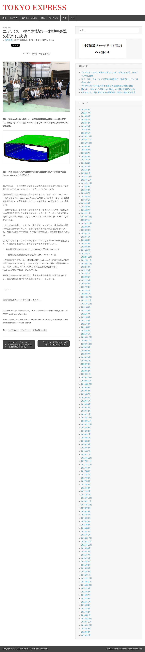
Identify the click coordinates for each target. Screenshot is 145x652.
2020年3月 (86, 367)
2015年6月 (86, 558)
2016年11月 (86, 501)
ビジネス (14, 18)
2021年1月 (86, 334)
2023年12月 (86, 217)
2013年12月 (86, 618)
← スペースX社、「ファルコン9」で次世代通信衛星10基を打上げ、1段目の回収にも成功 (18, 344)
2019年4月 (86, 404)
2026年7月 (86, 113)
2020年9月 (86, 347)
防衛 (43, 18)
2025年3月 (86, 166)
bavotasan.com (136, 649)
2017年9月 (86, 468)
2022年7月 (86, 273)
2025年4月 (86, 163)
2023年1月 (86, 253)
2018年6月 (86, 438)
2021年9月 (86, 307)
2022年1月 (86, 294)
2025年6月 (86, 156)
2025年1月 (86, 173)
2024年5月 (86, 200)
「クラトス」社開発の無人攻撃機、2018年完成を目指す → (55, 343)
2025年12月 (86, 136)
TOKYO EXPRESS (34, 7)
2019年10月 (86, 384)
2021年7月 (86, 314)
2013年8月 (86, 632)
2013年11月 (86, 622)
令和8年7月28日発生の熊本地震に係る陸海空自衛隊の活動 (107, 86)
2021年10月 (86, 304)
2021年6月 (86, 317)
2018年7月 (86, 434)
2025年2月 (86, 170)
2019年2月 (86, 411)
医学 (64, 18)
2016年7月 (86, 515)
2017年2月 (86, 491)
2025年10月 (86, 143)
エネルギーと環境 (29, 18)
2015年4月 (86, 565)
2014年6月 (86, 598)
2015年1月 (86, 575)
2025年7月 (86, 153)
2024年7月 (86, 193)
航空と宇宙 (53, 18)
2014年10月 (86, 585)
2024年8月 (86, 190)
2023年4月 (86, 243)
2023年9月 (86, 227)
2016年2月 (86, 531)
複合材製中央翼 (39, 330)
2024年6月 (86, 196)
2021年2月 (86, 330)
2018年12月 (86, 417)
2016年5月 (86, 521)
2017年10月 (86, 464)
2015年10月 (86, 545)
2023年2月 (86, 250)
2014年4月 (86, 605)
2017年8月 (86, 471)
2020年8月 (86, 351)
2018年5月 (86, 441)
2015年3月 (86, 568)
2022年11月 (86, 260)
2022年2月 (86, 290)
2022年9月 (86, 267)
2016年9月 (86, 508)
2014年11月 (86, 582)
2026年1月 (86, 133)
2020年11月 (86, 340)
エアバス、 (13, 330)
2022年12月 (86, 257)
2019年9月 (86, 387)
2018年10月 (86, 424)
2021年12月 (86, 297)
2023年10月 (86, 223)
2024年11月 (86, 180)
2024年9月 (86, 186)
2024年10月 (86, 183)
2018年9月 (86, 427)
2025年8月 (86, 150)
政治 (4, 18)
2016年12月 (86, 498)
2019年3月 (86, 407)
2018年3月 (86, 448)
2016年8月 (86, 511)
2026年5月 (86, 119)
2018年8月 (86, 431)
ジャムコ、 (25, 330)
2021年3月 (86, 327)
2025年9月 (86, 146)
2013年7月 (86, 635)
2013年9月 (86, 628)
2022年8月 (86, 270)
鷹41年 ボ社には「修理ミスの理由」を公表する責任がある (108, 89)
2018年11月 (86, 421)
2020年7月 (86, 354)
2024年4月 (86, 203)
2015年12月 (86, 538)
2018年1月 (86, 454)
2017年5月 (86, 481)
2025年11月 (86, 139)
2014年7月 (86, 595)
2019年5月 (86, 401)
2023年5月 (86, 240)
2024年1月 (86, 213)
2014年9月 (86, 588)
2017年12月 (86, 458)
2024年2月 (86, 210)
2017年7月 (86, 474)
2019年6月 (86, 397)
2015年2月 (86, 571)
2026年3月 (86, 126)
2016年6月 (86, 518)
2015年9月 (86, 548)
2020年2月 (86, 371)
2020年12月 (86, 337)
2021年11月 (86, 300)
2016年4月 (86, 525)
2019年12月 (86, 377)
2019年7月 (86, 394)
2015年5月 (86, 561)
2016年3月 (86, 528)
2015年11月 (86, 541)
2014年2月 (86, 612)
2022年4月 (86, 283)
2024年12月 (86, 176)
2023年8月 (86, 230)
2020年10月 (86, 344)
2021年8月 (86, 310)
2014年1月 (86, 615)
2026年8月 (86, 109)
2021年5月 (86, 320)
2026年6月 (86, 116)
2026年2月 (86, 130)
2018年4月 (86, 444)
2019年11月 (86, 381)
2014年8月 (86, 592)
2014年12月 (86, 578)
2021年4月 (86, 324)
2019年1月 (86, 414)
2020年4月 (86, 364)
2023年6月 (86, 237)
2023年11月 (86, 220)
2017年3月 (86, 488)
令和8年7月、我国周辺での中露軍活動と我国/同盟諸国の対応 (108, 92)
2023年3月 (86, 247)
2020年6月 (86, 357)
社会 (72, 18)
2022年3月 (86, 287)
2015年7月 (86, 555)
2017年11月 (86, 461)
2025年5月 (86, 160)
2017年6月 (86, 478)
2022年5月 (86, 280)
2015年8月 (86, 551)
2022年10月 (86, 264)
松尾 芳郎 (9, 40)
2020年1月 (86, 374)
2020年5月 (86, 361)
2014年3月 (86, 608)
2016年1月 (86, 535)
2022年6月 (86, 277)
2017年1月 (86, 495)
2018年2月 (86, 451)
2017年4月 (86, 484)
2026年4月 (86, 123)
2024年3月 (86, 207)
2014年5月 (86, 602)
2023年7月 (86, 233)
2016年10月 (86, 505)
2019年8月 (86, 391)
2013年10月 (86, 625)
